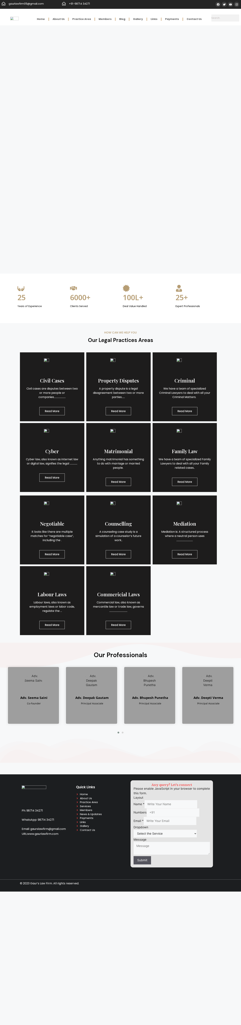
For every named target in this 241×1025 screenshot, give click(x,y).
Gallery (138, 19)
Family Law (185, 451)
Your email (92, 1006)
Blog (122, 19)
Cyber (52, 451)
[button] (118, 732)
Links (154, 19)
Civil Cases (52, 380)
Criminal (184, 380)
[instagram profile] (28, 711)
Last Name (53, 1006)
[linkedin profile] (20, 711)
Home (41, 19)
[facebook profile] (63, 711)
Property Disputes (118, 380)
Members (105, 19)
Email (139, 821)
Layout (138, 797)
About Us (59, 19)
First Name (13, 1006)
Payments (172, 19)
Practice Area (81, 19)
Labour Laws (52, 594)
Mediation (184, 523)
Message (140, 839)
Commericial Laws (118, 594)
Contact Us (194, 19)
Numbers (140, 812)
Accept (12, 991)
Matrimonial (118, 451)
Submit (142, 860)
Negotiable (52, 523)
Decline (27, 991)
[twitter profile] (13, 711)
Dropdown (141, 827)
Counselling (118, 523)
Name (139, 804)
